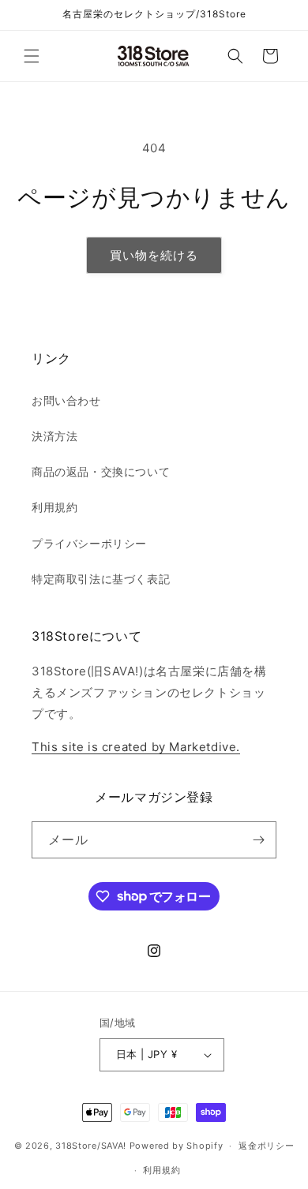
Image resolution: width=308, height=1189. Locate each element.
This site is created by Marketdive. (136, 746)
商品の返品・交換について (101, 471)
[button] (31, 56)
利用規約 (54, 507)
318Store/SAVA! (90, 1145)
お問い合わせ (66, 400)
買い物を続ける (154, 255)
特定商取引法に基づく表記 (101, 578)
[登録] (258, 839)
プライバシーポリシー (89, 543)
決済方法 (54, 436)
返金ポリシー (266, 1145)
